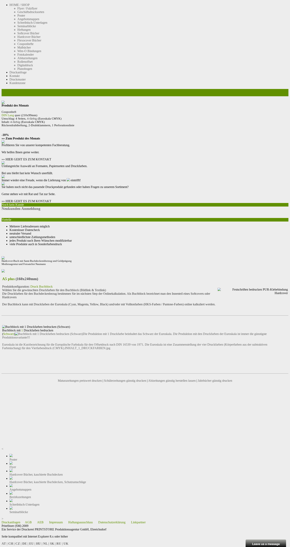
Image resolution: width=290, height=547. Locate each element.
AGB (28, 522)
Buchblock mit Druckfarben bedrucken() (27, 332)
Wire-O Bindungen (29, 51)
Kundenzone (17, 83)
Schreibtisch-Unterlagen (32, 22)
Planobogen (24, 68)
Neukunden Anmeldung (21, 209)
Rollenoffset (25, 61)
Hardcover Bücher (28, 36)
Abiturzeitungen (27, 58)
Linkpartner (138, 522)
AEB (40, 522)
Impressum (56, 522)
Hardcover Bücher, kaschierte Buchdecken (36, 474)
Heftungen (24, 29)
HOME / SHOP (19, 5)
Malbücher (24, 47)
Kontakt (14, 76)
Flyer (12, 467)
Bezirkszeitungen (20, 497)
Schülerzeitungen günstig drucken (125, 380)
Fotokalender (25, 54)
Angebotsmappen (28, 19)
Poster (21, 15)
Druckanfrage (18, 72)
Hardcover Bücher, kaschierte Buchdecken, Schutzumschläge (47, 482)
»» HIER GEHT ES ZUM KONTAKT (26, 159)
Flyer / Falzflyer (27, 8)
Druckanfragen (11, 522)
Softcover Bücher (28, 33)
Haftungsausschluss (80, 522)
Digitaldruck (25, 65)
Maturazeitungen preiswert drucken (80, 380)
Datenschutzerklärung (111, 522)
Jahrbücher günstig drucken (215, 380)
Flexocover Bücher (29, 40)
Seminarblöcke (26, 26)
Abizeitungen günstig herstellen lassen (172, 380)
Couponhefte (25, 44)
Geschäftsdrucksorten (30, 12)
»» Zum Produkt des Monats (21, 138)
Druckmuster (17, 79)
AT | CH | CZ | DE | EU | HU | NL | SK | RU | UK (35, 543)
